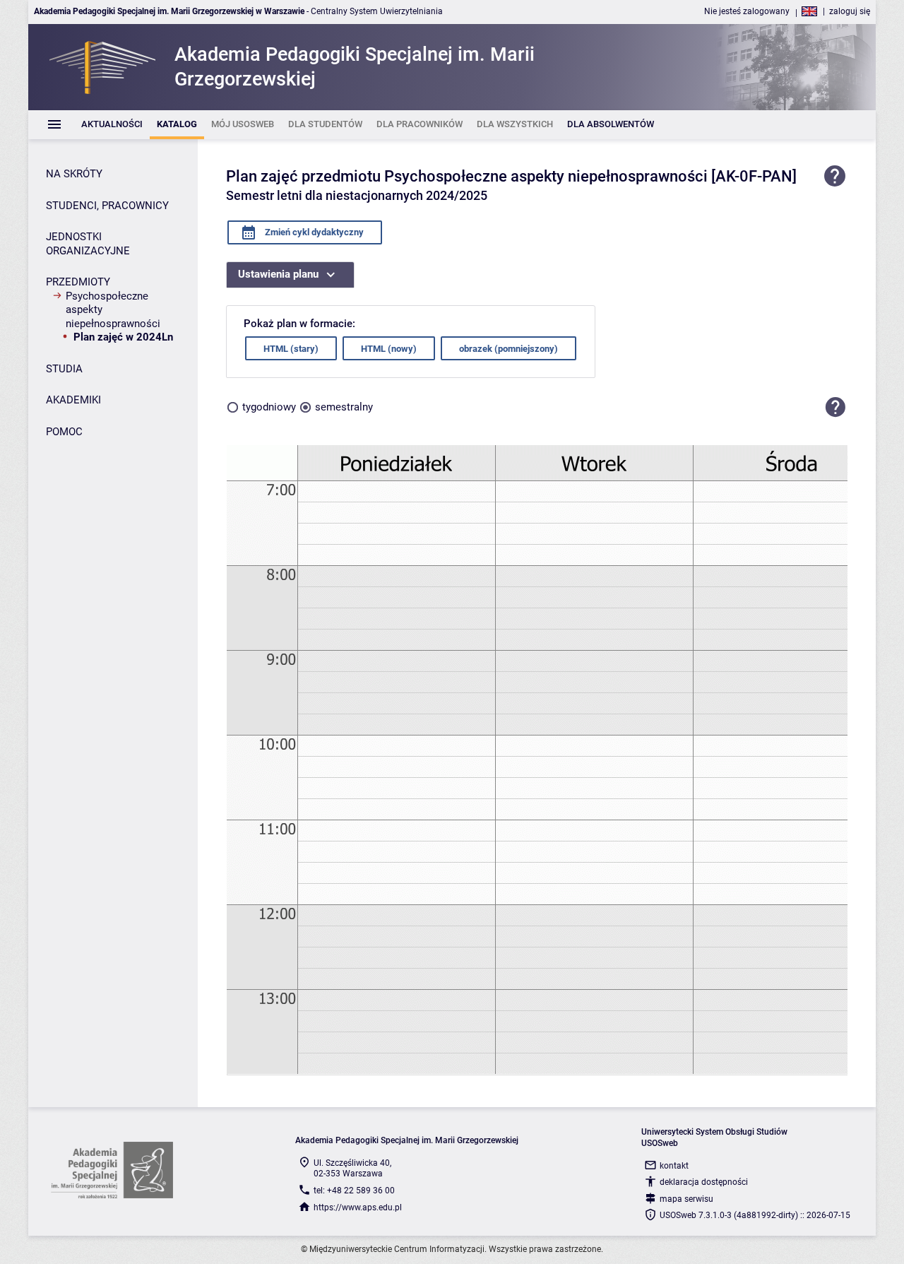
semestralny (344, 407)
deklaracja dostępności (704, 1182)
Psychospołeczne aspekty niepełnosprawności (113, 310)
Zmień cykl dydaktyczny (313, 232)
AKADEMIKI (73, 400)
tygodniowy (269, 407)
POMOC (64, 431)
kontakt (674, 1166)
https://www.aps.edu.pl (358, 1207)
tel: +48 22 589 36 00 (354, 1190)
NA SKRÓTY (74, 173)
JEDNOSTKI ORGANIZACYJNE (88, 243)
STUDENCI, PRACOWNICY (107, 205)
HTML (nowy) (389, 348)
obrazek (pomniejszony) (508, 348)
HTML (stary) (291, 348)
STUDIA (64, 368)
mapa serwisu (686, 1199)
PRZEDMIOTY (78, 282)
